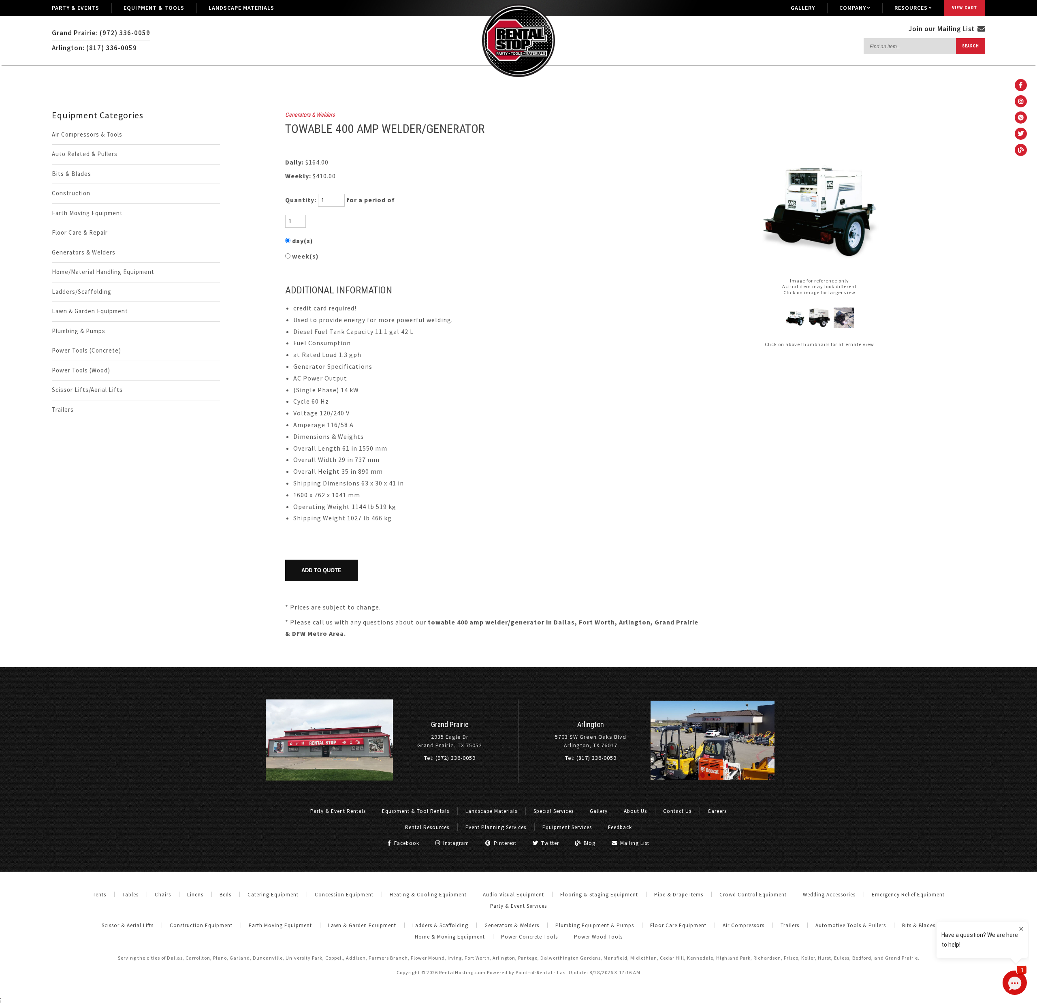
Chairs (163, 894)
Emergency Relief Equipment (908, 894)
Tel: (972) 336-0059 (450, 757)
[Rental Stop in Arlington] (713, 777)
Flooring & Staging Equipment (599, 894)
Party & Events (75, 7)
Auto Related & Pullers (84, 154)
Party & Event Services (518, 905)
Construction (71, 193)
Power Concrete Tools (529, 936)
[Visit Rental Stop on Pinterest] (1021, 117)
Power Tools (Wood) (81, 370)
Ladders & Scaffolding (440, 925)
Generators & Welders (83, 252)
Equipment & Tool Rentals (415, 811)
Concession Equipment (344, 894)
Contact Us (677, 811)
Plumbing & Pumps (78, 331)
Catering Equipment (273, 894)
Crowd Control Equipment (753, 894)
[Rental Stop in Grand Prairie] (329, 778)
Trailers (63, 409)
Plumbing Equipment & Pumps (594, 925)
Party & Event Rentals (338, 811)
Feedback (620, 827)
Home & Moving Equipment (450, 936)
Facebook (406, 843)
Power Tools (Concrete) (86, 350)
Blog (588, 843)
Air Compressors (743, 925)
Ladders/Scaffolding (81, 291)
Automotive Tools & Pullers (850, 925)
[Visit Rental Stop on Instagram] (1021, 101)
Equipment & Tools (154, 7)
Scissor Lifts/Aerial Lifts (87, 389)
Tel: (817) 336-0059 (591, 757)
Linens (195, 894)
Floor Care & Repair (80, 232)
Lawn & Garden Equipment (90, 311)
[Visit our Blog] (1021, 150)
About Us (635, 811)
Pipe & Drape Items (678, 894)
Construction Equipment (201, 925)
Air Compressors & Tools (87, 134)
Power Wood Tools (598, 936)
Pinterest (504, 843)
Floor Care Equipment (678, 925)
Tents (99, 894)
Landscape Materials (241, 7)
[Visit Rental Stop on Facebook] (1021, 85)
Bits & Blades (71, 173)
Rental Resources (427, 827)
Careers (717, 811)
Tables (130, 894)
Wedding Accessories (829, 894)
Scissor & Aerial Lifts (128, 925)
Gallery (803, 7)
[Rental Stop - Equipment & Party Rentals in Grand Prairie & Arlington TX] (518, 75)
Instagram (455, 843)
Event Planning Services (495, 827)
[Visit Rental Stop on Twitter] (1021, 134)
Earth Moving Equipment (87, 213)
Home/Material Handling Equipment (103, 272)
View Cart (964, 8)
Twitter (549, 843)
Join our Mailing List (942, 28)
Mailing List (634, 843)
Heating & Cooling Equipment (428, 894)
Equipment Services (567, 827)
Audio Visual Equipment (513, 894)
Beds (225, 894)
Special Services (553, 811)
